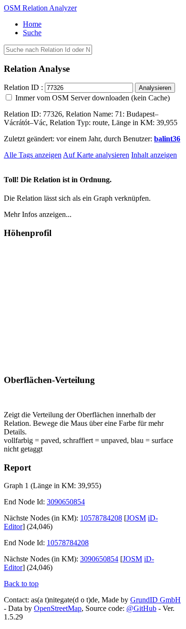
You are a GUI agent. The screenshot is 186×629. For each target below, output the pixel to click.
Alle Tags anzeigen (33, 155)
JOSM (136, 518)
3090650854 (66, 502)
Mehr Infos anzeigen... (38, 214)
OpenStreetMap (58, 608)
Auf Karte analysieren (96, 155)
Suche (32, 33)
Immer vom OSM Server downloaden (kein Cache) (91, 98)
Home (32, 24)
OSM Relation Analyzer (40, 8)
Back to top (21, 584)
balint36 (167, 139)
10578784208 (101, 518)
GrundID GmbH (155, 600)
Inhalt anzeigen (154, 155)
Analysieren (155, 87)
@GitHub (141, 608)
